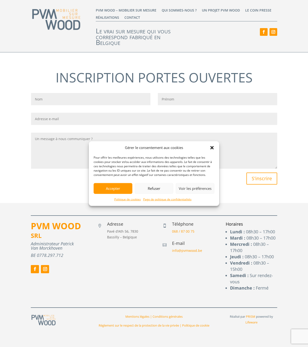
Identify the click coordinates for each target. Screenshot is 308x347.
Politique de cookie (195, 325)
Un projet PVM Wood (221, 10)
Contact (132, 18)
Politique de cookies (127, 199)
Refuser (154, 188)
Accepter (113, 188)
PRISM (250, 316)
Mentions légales (137, 316)
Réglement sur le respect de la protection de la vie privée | (140, 325)
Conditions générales (167, 316)
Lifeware (251, 322)
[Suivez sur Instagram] (273, 32)
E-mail (178, 243)
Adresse (115, 224)
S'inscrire (262, 178)
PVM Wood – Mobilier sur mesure (126, 10)
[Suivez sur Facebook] (264, 32)
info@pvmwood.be (187, 250)
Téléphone (182, 224)
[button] (212, 147)
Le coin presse (258, 10)
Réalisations (107, 18)
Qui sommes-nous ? (179, 10)
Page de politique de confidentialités (167, 199)
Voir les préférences (195, 188)
